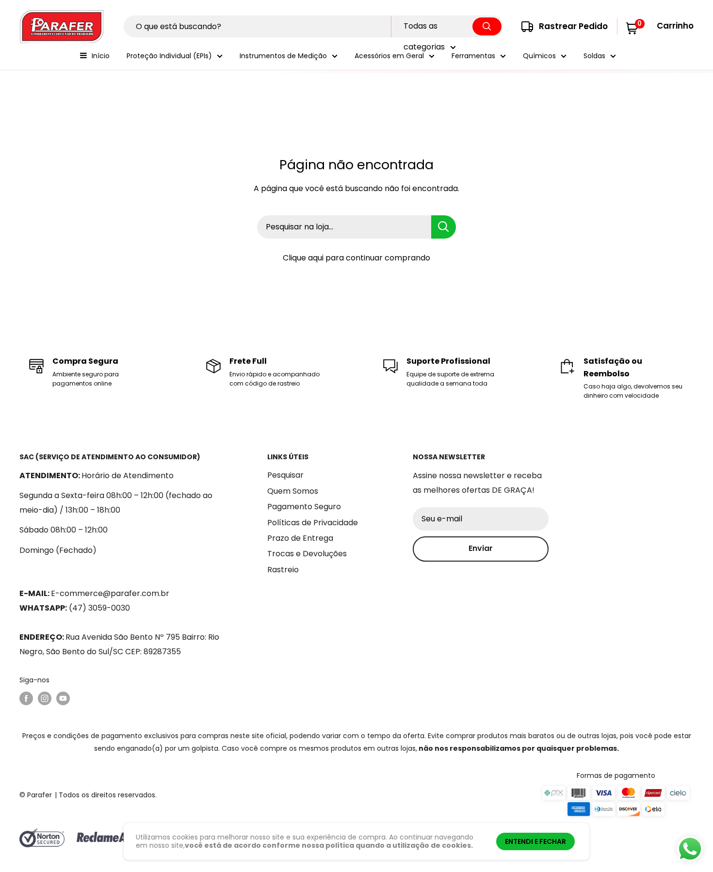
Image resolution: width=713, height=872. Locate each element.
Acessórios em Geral (389, 56)
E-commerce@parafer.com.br (110, 593)
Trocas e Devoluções (307, 553)
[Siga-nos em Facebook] (26, 698)
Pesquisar (285, 475)
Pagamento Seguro (304, 506)
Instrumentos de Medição (283, 56)
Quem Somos (292, 491)
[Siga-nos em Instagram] (44, 698)
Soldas (594, 56)
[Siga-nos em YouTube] (63, 698)
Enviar (481, 548)
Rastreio (283, 569)
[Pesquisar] (487, 26)
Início (101, 56)
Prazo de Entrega (300, 538)
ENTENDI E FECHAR (535, 841)
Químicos (539, 56)
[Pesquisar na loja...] (443, 227)
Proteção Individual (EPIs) (169, 56)
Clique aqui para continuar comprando (356, 257)
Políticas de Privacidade (312, 522)
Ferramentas (473, 56)
